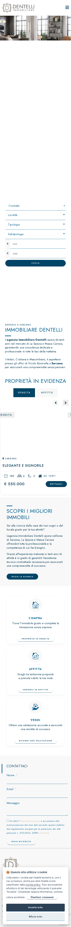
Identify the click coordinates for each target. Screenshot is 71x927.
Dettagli (56, 484)
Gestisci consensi (42, 897)
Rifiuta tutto (35, 916)
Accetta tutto (35, 907)
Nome (11, 775)
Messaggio (13, 803)
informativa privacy (30, 821)
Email (10, 789)
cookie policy (33, 884)
